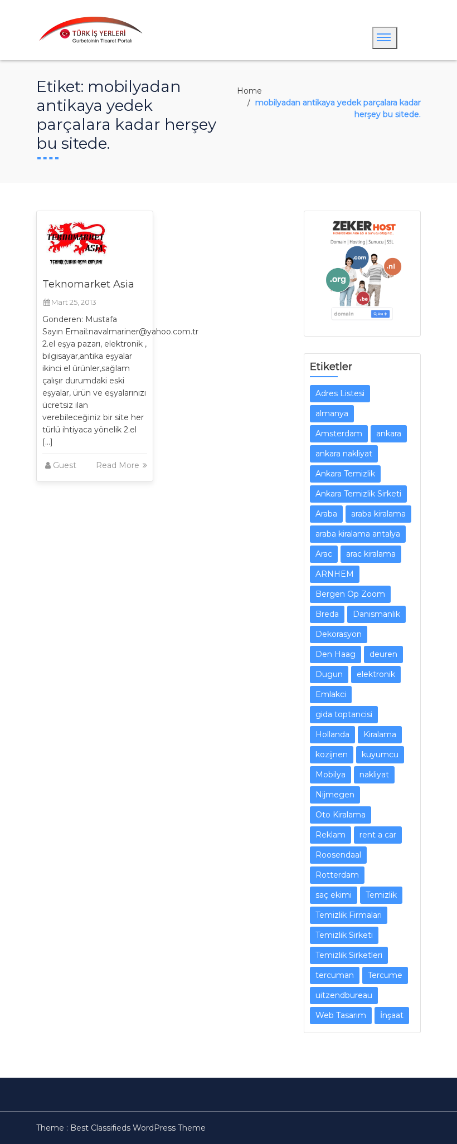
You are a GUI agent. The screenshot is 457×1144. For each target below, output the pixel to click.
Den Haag (335, 654)
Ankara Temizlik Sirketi (358, 494)
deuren (383, 654)
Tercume (385, 975)
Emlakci (330, 694)
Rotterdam (337, 875)
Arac (323, 554)
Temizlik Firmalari (348, 915)
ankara (388, 434)
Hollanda (332, 734)
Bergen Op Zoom (350, 594)
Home (249, 91)
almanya (331, 413)
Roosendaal (338, 855)
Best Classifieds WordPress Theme (138, 1128)
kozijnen (331, 754)
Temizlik (381, 895)
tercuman (334, 975)
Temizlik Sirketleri (348, 955)
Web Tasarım (340, 1015)
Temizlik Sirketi (344, 935)
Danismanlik (376, 614)
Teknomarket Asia (88, 284)
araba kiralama (378, 514)
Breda (327, 614)
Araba (326, 514)
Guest (64, 465)
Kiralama (379, 734)
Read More (119, 465)
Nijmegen (334, 795)
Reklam (330, 835)
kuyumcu (380, 754)
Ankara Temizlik (345, 474)
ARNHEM (334, 574)
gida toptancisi (343, 714)
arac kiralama (371, 554)
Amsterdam (338, 434)
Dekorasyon (338, 634)
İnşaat (391, 1015)
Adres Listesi (339, 393)
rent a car (377, 835)
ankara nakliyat (343, 454)
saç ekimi (333, 895)
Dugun (329, 674)
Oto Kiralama (340, 815)
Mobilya (330, 775)
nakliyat (374, 775)
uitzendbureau (343, 995)
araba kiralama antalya (357, 534)
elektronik (376, 674)
